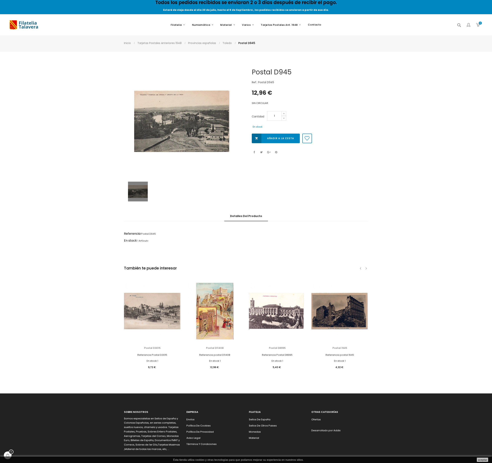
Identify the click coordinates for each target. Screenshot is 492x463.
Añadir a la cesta (274, 138)
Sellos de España (259, 419)
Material (254, 438)
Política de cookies (198, 425)
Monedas (255, 432)
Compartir (254, 152)
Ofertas (316, 419)
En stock (130, 240)
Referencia (132, 233)
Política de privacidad (200, 432)
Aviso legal (193, 438)
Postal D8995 (277, 348)
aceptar (482, 459)
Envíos (190, 419)
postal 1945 (339, 348)
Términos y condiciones (201, 444)
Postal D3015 (152, 348)
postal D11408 (215, 348)
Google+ (268, 152)
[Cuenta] (468, 25)
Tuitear (261, 152)
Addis (337, 430)
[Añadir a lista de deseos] (307, 138)
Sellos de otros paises (263, 425)
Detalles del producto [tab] (246, 216)
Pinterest (276, 152)
